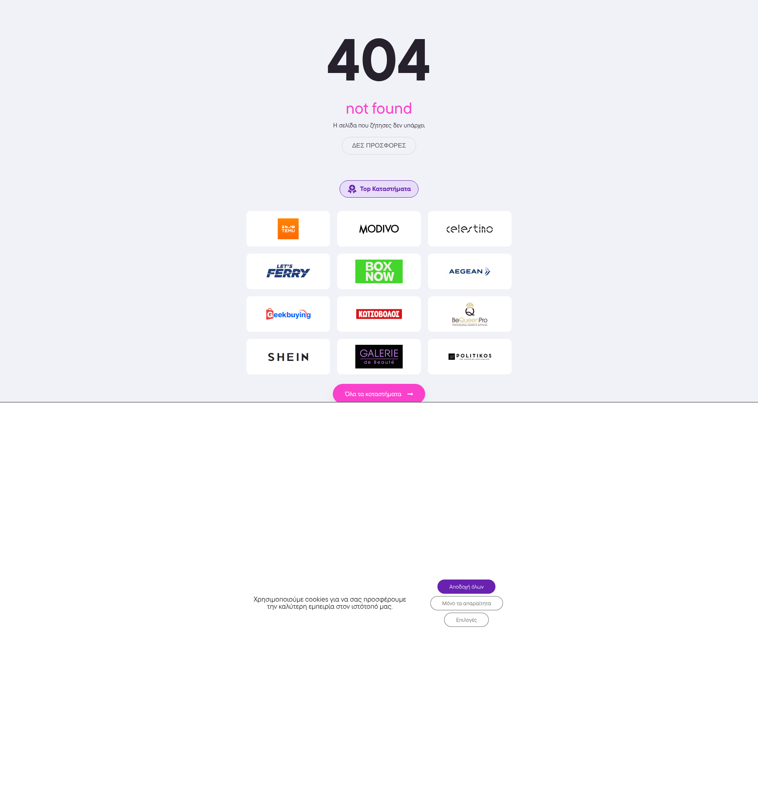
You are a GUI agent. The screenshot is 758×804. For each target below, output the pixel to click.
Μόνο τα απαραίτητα (466, 603)
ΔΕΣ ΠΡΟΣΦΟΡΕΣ (379, 145)
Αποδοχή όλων (466, 587)
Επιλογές (466, 620)
